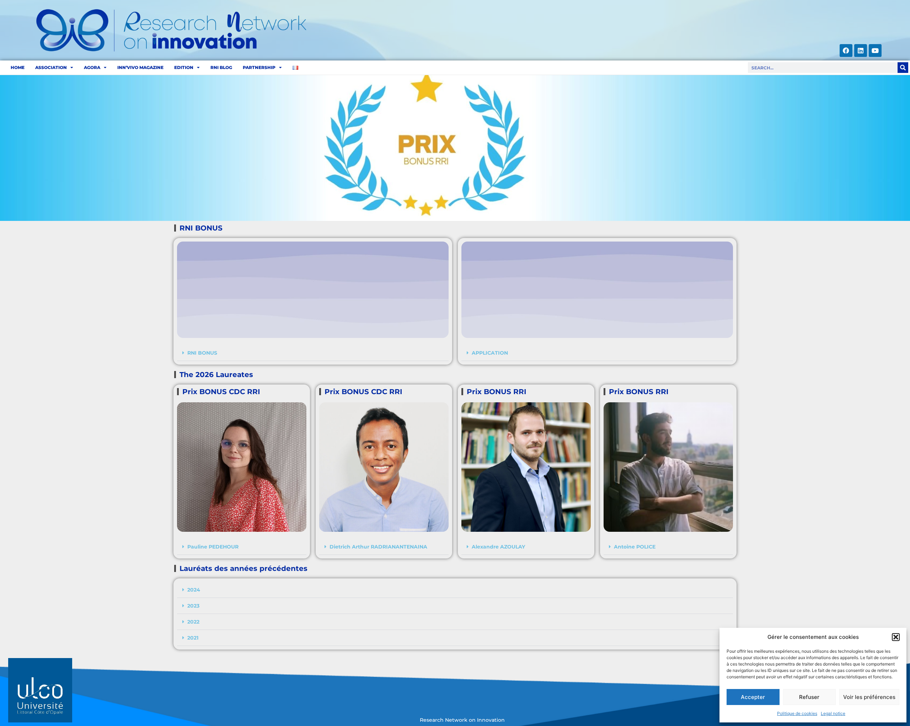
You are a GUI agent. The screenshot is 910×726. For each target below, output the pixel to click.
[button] (895, 637)
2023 (193, 606)
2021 (192, 638)
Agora (92, 67)
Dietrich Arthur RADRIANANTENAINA (378, 547)
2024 (193, 590)
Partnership (259, 67)
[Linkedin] (860, 50)
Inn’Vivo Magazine (140, 67)
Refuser (809, 697)
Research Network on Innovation (462, 720)
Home (18, 67)
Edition (183, 67)
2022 (193, 622)
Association (51, 67)
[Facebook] (846, 50)
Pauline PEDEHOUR (213, 547)
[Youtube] (875, 50)
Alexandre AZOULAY (498, 547)
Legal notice (833, 713)
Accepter (753, 697)
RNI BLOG (221, 67)
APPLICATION (490, 353)
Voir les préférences (869, 697)
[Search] (903, 67)
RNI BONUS (202, 353)
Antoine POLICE (634, 547)
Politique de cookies (797, 713)
